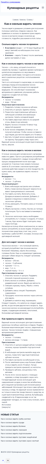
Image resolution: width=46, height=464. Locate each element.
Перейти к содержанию (10, 2)
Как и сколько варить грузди (12, 422)
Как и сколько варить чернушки (14, 430)
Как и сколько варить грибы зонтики (16, 419)
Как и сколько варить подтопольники (16, 433)
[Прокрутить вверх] (3, 461)
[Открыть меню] (43, 8)
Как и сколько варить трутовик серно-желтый (20, 441)
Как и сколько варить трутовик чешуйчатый (19, 437)
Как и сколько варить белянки (13, 426)
